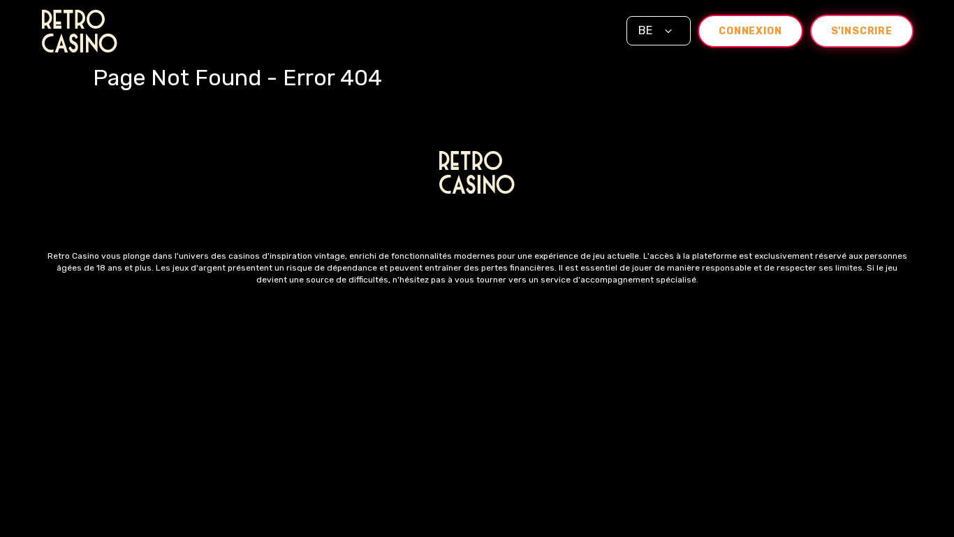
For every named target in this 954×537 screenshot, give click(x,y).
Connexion (750, 31)
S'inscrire (862, 31)
